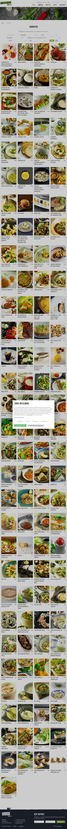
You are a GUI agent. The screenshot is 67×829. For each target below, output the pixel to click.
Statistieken (35, 421)
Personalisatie (43, 421)
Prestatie (27, 421)
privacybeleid (30, 414)
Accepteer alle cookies (20, 425)
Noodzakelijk (20, 421)
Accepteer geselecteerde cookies (36, 425)
